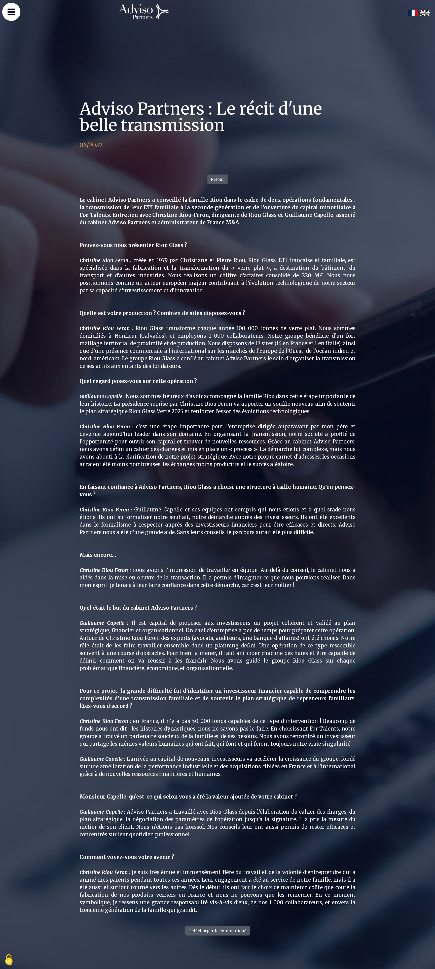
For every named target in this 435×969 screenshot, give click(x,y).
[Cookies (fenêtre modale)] (9, 960)
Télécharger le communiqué (217, 930)
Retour (217, 179)
